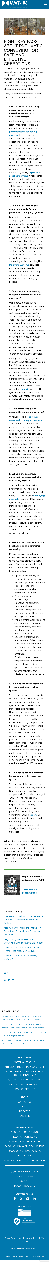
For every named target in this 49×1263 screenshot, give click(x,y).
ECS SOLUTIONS (24, 1176)
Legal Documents (25, 1238)
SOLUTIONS (24, 1057)
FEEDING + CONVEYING (24, 1137)
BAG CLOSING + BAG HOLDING (24, 1151)
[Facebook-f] (14, 1198)
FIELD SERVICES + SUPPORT (24, 1084)
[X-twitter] (21, 1198)
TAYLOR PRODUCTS (24, 1186)
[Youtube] (27, 1198)
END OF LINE (24, 1155)
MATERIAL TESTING (24, 1062)
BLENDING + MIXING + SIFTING (24, 1141)
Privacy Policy (10, 1238)
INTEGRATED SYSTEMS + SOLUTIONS (24, 1067)
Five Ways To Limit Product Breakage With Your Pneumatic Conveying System (23, 919)
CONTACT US (24, 1102)
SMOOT (24, 1181)
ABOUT (24, 1097)
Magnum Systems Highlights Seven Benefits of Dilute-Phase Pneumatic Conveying (23, 931)
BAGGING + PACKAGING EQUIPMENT (24, 1146)
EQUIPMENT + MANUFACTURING (24, 1080)
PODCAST (24, 1111)
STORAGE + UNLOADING (24, 1132)
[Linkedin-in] (34, 1198)
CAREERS (24, 1116)
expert (24, 389)
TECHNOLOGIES (24, 1127)
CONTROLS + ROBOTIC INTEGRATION (24, 1160)
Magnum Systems (19, 265)
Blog (9, 973)
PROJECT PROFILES (24, 1089)
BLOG (24, 1106)
